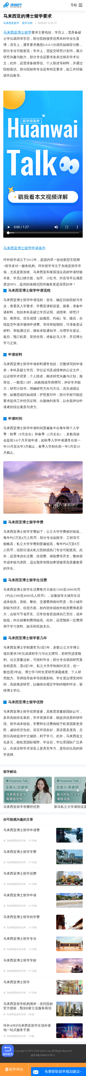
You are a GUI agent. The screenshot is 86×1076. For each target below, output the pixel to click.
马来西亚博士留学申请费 (21, 830)
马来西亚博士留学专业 (19, 938)
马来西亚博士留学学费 (19, 852)
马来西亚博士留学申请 (19, 895)
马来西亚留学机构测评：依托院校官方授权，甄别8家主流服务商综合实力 (28, 1008)
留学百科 (27, 23)
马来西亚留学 (11, 23)
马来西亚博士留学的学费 (21, 917)
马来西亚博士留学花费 (19, 873)
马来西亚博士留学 (17, 32)
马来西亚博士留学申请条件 (24, 248)
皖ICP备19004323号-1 (43, 1055)
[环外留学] (13, 5)
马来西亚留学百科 (16, 840)
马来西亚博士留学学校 (19, 960)
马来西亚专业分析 (16, 949)
